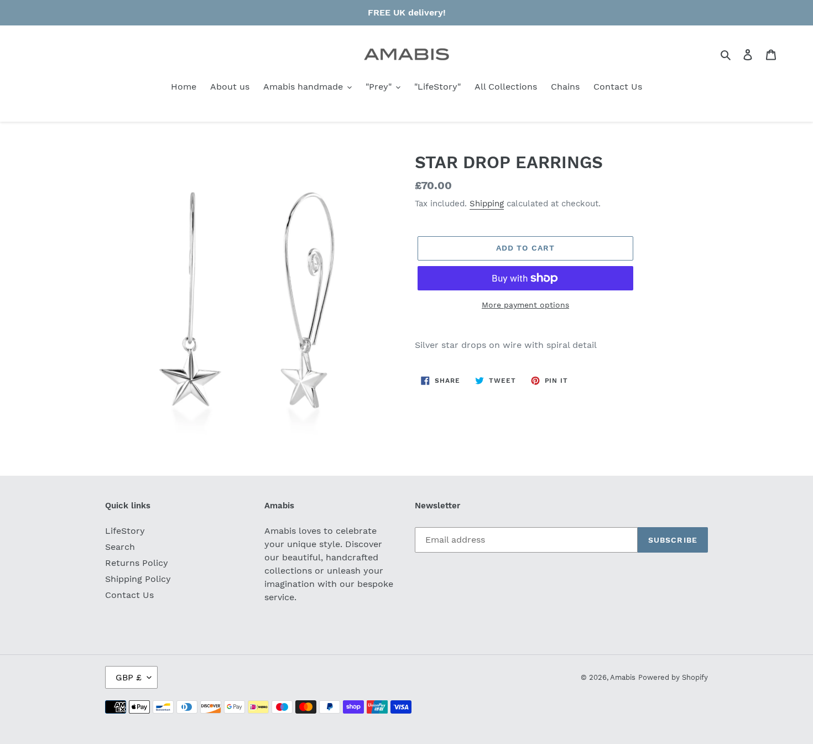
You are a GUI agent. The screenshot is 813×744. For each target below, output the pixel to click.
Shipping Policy (138, 579)
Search (120, 547)
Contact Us (129, 595)
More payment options (525, 304)
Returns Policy (136, 563)
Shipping (487, 204)
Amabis (622, 677)
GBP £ (129, 677)
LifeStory (125, 531)
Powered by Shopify (673, 677)
